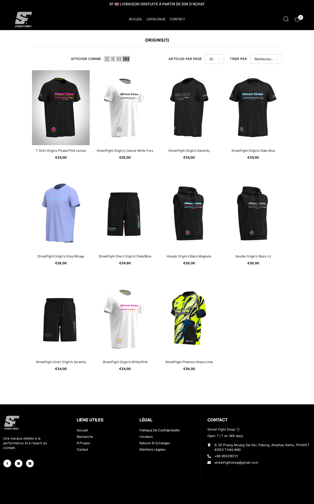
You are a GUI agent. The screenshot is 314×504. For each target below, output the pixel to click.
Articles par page (185, 59)
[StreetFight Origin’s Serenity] (189, 107)
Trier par (238, 59)
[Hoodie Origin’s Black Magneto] (189, 213)
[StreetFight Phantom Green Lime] (189, 319)
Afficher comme (86, 59)
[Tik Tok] (30, 463)
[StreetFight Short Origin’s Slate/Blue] (125, 213)
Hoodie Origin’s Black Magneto (189, 256)
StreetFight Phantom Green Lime (189, 362)
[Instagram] (19, 463)
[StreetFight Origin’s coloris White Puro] (125, 107)
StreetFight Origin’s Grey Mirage (60, 256)
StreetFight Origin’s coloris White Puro (125, 151)
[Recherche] (286, 19)
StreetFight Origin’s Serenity (189, 151)
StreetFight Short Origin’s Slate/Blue (125, 256)
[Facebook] (7, 463)
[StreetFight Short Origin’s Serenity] (61, 319)
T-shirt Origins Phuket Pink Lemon (61, 151)
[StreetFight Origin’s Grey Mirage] (61, 213)
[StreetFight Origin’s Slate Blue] (253, 107)
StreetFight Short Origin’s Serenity (61, 362)
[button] (107, 59)
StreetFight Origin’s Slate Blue (253, 151)
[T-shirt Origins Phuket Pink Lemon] (61, 107)
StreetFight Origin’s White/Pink (125, 362)
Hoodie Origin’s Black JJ (253, 256)
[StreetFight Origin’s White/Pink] (125, 319)
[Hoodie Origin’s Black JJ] (253, 213)
